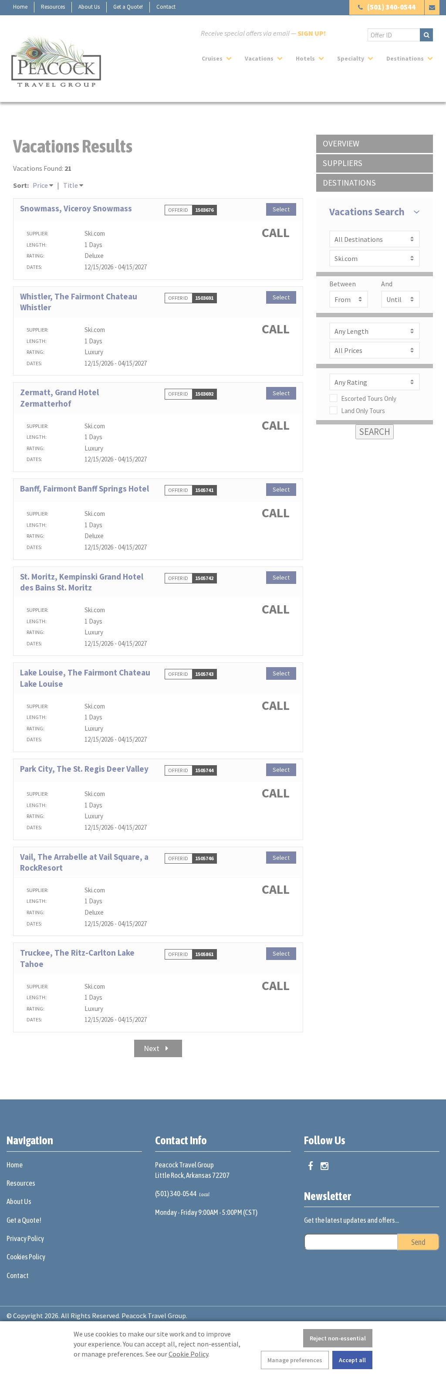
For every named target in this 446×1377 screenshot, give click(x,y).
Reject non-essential (338, 1338)
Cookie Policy (188, 1354)
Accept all (352, 1360)
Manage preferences (294, 1360)
